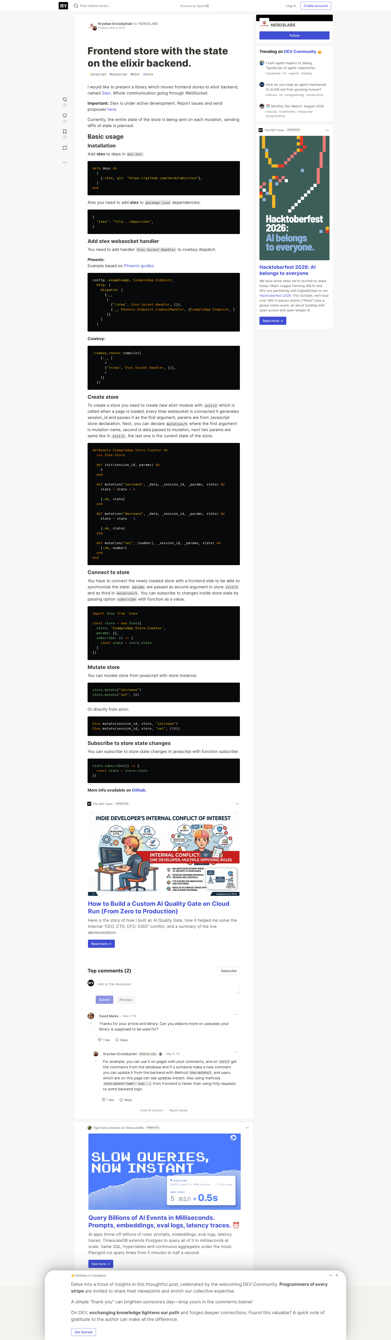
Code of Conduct (151, 1110)
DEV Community (300, 51)
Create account (316, 6)
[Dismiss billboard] (337, 1275)
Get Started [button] (83, 1332)
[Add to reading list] (64, 133)
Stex (106, 93)
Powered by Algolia (193, 6)
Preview (126, 1000)
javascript (97, 74)
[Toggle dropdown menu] (237, 804)
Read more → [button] (101, 944)
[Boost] (64, 147)
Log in (291, 6)
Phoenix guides (139, 265)
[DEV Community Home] (63, 6)
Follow (295, 35)
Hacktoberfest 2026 (275, 296)
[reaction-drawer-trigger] (64, 101)
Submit (104, 1000)
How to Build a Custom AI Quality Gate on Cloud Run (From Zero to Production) (159, 907)
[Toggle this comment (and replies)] (91, 1023)
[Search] (76, 6)
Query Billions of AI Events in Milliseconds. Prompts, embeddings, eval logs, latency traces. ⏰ (164, 1221)
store (148, 74)
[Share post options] (65, 162)
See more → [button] (101, 1264)
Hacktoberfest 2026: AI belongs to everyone (287, 270)
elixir (135, 74)
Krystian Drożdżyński (115, 24)
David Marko (109, 1016)
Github (138, 790)
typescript (118, 74)
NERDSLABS (148, 24)
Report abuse (178, 1110)
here (111, 109)
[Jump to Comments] (64, 117)
